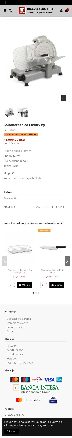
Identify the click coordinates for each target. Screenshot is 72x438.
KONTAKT (12, 358)
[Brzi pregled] (22, 266)
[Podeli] (5, 173)
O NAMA (11, 346)
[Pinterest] (13, 173)
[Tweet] (9, 173)
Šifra (6, 130)
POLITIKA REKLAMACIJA (20, 362)
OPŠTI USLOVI (15, 350)
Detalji (8, 192)
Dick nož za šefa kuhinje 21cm (52, 271)
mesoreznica (12, 178)
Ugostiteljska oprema (19, 318)
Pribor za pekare (16, 327)
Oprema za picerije (17, 323)
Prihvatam (11, 431)
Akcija (10, 331)
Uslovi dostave (15, 354)
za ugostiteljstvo (32, 178)
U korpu (26, 285)
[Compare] (18, 266)
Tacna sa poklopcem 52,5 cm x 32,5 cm (20, 271)
